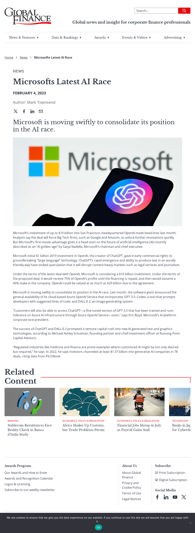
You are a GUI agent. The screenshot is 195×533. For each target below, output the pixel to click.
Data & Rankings (65, 37)
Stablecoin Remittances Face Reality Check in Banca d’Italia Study (30, 429)
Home (9, 57)
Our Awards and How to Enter (26, 473)
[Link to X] (183, 497)
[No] (190, 523)
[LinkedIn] (34, 111)
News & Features (22, 37)
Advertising (173, 37)
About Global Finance (131, 475)
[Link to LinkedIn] (166, 497)
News (24, 57)
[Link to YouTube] (175, 497)
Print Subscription (172, 473)
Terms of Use (131, 493)
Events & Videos (134, 37)
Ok (98, 527)
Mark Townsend (41, 102)
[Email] (42, 112)
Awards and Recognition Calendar (29, 478)
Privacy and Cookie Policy (131, 485)
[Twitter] (17, 111)
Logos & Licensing (17, 484)
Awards (100, 37)
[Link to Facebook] (157, 497)
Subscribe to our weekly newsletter (30, 490)
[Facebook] (25, 111)
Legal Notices (131, 499)
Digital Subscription (173, 480)
